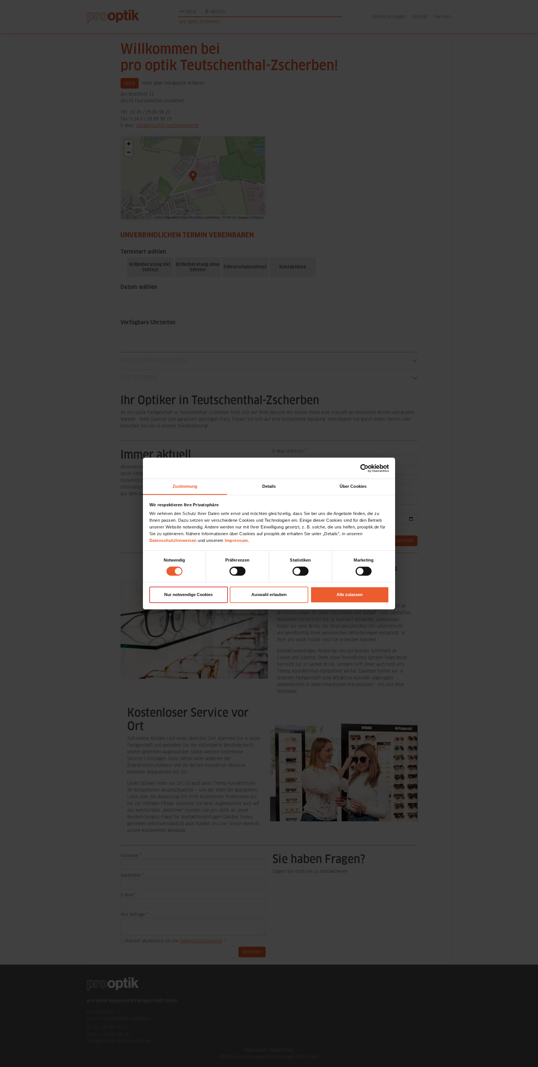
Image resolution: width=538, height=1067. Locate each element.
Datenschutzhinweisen (173, 540)
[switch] (237, 571)
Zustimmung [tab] (185, 486)
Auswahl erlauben (269, 594)
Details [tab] (269, 486)
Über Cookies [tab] (353, 486)
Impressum (236, 540)
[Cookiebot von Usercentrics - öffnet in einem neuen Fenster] (364, 468)
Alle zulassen (350, 594)
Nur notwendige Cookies (188, 594)
